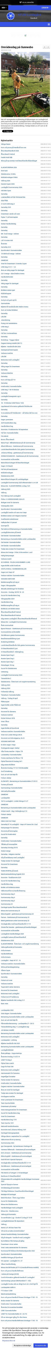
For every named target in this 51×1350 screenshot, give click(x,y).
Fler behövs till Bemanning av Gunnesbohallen (16, 529)
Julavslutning (5, 320)
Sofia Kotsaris (6, 950)
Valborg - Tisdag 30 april (9, 698)
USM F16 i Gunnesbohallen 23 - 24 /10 (14, 1314)
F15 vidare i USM (6, 1291)
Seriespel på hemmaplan (9, 350)
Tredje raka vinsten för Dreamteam (12, 549)
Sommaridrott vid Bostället (10, 459)
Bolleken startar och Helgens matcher (14, 516)
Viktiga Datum (6, 144)
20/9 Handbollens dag (8, 423)
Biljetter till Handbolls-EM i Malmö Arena (14, 307)
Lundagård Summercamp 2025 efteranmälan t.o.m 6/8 (19, 482)
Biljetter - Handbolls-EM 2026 (11, 346)
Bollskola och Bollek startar (10, 609)
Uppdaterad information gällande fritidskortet (16, 406)
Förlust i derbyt (6, 778)
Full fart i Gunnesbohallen (9, 433)
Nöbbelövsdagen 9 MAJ (9, 177)
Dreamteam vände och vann (10, 214)
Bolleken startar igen (8, 290)
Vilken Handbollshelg (8, 1264)
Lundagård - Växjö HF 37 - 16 (11, 960)
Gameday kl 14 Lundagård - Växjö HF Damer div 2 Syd (19, 824)
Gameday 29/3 (6, 207)
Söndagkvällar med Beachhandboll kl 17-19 (16, 1163)
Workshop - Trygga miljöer (10, 340)
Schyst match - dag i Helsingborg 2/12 (14, 811)
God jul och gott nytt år (8, 300)
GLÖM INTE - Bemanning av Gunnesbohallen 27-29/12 (19, 781)
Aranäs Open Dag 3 (7, 655)
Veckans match (6, 559)
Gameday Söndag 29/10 (9, 847)
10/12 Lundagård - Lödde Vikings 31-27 (14, 801)
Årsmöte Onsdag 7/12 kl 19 (10, 1057)
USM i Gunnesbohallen (8, 1310)
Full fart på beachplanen (9, 469)
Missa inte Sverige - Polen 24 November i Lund (16, 552)
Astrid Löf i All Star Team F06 (11, 1228)
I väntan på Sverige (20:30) (10, 1274)
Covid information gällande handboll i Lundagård (17, 1277)
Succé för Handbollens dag (10, 1113)
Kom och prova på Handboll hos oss (13, 147)
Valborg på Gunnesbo (8, 1214)
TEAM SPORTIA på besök (9, 871)
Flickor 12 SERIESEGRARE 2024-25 (12, 499)
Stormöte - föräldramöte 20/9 (11, 877)
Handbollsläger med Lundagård (12, 1208)
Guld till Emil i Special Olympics (11, 1159)
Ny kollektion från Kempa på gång (12, 1241)
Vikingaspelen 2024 (7, 599)
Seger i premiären (7, 419)
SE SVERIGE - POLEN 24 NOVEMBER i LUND (15, 562)
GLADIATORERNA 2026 (9, 167)
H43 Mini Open (6, 191)
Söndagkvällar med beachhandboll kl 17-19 (16, 924)
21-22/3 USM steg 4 (7, 204)
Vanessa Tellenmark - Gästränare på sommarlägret (18, 1149)
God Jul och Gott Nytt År (9, 774)
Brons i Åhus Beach (7, 439)
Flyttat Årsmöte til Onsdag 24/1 (11, 761)
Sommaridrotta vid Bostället (10, 632)
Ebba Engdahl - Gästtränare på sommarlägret (16, 1156)
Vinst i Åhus (5, 721)
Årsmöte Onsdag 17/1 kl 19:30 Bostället (14, 768)
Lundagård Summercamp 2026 (11, 187)
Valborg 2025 (5, 489)
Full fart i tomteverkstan (9, 333)
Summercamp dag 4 (8, 897)
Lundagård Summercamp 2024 (11, 675)
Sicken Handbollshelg (8, 224)
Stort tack (4, 171)
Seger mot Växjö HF (7, 572)
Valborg (3, 492)
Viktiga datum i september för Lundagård (15, 1136)
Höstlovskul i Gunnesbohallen (11, 386)
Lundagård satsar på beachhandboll (13, 937)
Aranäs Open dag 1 (7, 662)
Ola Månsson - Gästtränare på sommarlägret (16, 1166)
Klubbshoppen (6, 293)
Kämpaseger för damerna (10, 828)
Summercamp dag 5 (8, 894)
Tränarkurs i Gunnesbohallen (10, 695)
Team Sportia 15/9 (7, 1123)
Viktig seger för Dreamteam (10, 366)
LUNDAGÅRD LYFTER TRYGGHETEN (13, 197)
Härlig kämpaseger (7, 555)
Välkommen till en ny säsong (11, 1139)
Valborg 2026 (5, 181)
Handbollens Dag (7, 426)
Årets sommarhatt (7, 625)
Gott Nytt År (5, 526)
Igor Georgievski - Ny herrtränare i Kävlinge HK (16, 1146)
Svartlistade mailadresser (9, 519)
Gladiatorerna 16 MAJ (8, 174)
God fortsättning (6, 771)
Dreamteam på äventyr (8, 1106)
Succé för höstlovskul (8, 834)
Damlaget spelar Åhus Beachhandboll (14, 907)
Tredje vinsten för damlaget (10, 861)
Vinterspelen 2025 (7, 506)
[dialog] (25, 1336)
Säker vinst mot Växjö (8, 821)
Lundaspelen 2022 (7, 1010)
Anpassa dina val (8, 1341)
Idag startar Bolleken (8, 765)
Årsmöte (4, 244)
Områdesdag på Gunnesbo (17, 47)
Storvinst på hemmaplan (9, 831)
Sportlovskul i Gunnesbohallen (11, 250)
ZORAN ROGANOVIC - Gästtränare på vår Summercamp (20, 456)
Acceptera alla (40, 1345)
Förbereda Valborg (7, 692)
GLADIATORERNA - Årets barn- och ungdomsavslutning (20, 944)
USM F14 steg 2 (6, 1060)
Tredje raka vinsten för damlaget (12, 1093)
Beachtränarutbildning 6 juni (10, 638)
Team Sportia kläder (8, 1103)
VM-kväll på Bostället (8, 791)
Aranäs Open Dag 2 (7, 658)
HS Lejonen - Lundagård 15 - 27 (11, 1261)
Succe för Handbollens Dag (10, 595)
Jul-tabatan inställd (7, 1030)
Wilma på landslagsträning (10, 967)
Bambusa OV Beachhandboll (11, 1176)
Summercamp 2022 (7, 1143)
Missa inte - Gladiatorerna (9, 1211)
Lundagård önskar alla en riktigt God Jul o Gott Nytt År (19, 1284)
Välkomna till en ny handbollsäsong (13, 891)
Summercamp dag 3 (8, 901)
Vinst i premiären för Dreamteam (12, 1100)
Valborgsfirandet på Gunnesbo (11, 947)
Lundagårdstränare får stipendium (12, 1221)
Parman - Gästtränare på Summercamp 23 (15, 917)
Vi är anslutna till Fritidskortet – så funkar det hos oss (19, 413)
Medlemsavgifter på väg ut (10, 582)
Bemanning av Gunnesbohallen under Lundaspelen (18, 539)
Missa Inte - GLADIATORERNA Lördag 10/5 (15, 486)
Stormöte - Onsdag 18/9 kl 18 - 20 (12, 592)
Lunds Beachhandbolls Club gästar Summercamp (18, 449)
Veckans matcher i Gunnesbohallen (13, 731)
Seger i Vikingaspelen (8, 585)
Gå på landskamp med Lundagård (12, 857)
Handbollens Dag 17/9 (8, 1120)
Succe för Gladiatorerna (9, 1201)
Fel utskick (4, 436)
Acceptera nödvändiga (22, 1345)
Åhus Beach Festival (8, 154)
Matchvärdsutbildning (8, 1294)
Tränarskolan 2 (6, 678)
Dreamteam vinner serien (9, 1244)
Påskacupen (5, 701)
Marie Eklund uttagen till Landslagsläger (14, 479)
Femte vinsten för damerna (10, 1080)
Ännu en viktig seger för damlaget (12, 270)
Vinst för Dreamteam (8, 1116)
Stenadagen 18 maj (7, 665)
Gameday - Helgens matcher (10, 854)
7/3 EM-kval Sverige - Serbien (11, 254)
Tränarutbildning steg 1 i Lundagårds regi (15, 1027)
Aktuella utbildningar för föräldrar (12, 589)
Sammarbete (5, 303)
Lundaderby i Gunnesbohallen (11, 755)
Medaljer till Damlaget (8, 1194)
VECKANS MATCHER (8, 579)
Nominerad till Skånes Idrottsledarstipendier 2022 (18, 1251)
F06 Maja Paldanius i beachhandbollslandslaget (17, 1191)
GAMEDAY (4, 260)
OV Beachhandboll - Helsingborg (12, 652)
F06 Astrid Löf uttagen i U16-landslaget (14, 1173)
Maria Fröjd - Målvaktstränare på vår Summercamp (18, 443)
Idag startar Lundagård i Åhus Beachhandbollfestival (19, 619)
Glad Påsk (4, 200)
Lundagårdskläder (7, 1050)
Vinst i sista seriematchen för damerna (14, 1247)
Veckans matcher (7, 353)
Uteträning (4, 672)
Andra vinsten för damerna (10, 1301)
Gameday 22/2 (6, 247)
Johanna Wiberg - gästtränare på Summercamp (17, 453)
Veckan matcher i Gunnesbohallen (12, 575)
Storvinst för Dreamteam (9, 864)
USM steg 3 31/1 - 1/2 (8, 267)
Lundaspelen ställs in (8, 1287)
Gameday (4, 194)
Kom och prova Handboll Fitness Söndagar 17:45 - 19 (19, 1297)
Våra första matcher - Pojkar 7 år (12, 751)
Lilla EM (3, 317)
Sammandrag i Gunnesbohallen (11, 788)
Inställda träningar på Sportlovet (12, 1257)
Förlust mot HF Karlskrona (10, 997)
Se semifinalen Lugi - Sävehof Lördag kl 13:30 (16, 1218)
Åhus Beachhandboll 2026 (10, 151)
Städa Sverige (5, 851)
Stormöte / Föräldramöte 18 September (14, 429)
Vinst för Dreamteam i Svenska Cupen (14, 264)
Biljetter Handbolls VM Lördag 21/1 (13, 1000)
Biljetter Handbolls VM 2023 (10, 1043)
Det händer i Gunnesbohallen (11, 536)
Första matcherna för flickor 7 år (12, 758)
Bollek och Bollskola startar (10, 887)
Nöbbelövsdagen (7, 473)
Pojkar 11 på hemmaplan (9, 217)
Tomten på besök (7, 784)
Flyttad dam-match (7, 1063)
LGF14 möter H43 (7, 240)
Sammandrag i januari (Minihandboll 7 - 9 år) (16, 1281)
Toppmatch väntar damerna (10, 987)
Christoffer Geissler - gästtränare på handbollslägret (19, 927)
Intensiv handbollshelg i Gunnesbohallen (15, 1234)
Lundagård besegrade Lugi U (11, 396)
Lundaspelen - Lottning (9, 1040)
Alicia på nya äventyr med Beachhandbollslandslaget (19, 161)
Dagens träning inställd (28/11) (11, 343)
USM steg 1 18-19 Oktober (10, 390)
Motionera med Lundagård (10, 360)
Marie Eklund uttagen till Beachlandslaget (15, 463)
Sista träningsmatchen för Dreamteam (14, 1110)
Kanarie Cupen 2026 (7, 184)
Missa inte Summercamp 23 (10, 911)
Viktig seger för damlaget (9, 283)
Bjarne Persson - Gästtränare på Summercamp (16, 628)
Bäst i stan (4, 1003)
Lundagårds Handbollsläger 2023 (12, 934)
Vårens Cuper (5, 970)
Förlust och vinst (6, 980)
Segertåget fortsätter (8, 1076)
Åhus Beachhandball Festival (11, 612)
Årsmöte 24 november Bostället (12, 1307)
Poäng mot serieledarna (9, 323)
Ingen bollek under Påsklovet (11, 705)
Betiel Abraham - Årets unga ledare (13, 1198)
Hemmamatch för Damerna (10, 1073)
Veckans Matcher (7, 373)
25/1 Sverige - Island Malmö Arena (12, 273)
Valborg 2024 (5, 685)
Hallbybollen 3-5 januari (9, 522)
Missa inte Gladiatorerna (9, 1204)
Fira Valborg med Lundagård (11, 496)
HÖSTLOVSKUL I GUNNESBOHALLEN (13, 569)
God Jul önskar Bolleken (9, 310)
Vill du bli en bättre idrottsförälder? (13, 1231)
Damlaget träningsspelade (10, 1133)
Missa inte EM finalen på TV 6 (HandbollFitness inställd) (20, 1267)
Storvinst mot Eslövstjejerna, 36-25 (12, 738)
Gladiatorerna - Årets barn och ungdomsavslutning (18, 682)
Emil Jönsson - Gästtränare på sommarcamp (16, 1153)
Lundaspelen (5, 798)
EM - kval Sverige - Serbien (10, 234)
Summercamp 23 (7, 904)
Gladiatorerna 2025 (7, 476)
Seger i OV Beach (7, 466)
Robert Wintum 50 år (8, 718)
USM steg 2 (5, 327)
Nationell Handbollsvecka (10, 1126)
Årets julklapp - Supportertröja (11, 1053)
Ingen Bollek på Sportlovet (10, 728)
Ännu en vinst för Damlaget (10, 1090)
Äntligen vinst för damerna (10, 502)
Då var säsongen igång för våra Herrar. (14, 1317)
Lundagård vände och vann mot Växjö (14, 512)
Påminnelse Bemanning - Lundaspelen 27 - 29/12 (17, 1023)
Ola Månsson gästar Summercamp (13, 635)
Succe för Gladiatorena (9, 668)
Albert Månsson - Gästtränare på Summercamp (17, 446)
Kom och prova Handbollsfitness (12, 1271)
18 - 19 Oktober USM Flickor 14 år (12, 403)
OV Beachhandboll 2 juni (9, 648)
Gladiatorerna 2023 (7, 940)
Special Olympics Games (9, 1184)
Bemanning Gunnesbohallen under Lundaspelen (17, 1017)
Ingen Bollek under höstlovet (10, 565)
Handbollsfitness (7, 954)
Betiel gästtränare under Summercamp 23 (15, 920)
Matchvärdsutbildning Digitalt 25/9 (13, 874)
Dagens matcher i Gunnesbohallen (12, 1086)
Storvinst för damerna (8, 711)
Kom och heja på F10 (8, 380)
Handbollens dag (7, 884)
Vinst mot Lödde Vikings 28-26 (11, 735)
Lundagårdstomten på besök (11, 532)
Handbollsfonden (7, 277)
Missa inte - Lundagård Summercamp (14, 622)
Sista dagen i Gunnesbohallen (11, 1013)
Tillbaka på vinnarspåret (9, 844)
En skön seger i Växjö (8, 745)
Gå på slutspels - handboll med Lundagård (15, 1237)
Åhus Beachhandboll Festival (11, 615)
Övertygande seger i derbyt (10, 748)
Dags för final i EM (7, 1066)
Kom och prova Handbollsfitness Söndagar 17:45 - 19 (19, 1320)
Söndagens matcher (8, 1096)
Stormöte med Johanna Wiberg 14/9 (13, 1130)
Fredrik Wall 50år (6, 157)
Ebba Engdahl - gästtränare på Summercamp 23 (17, 914)
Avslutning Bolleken (7, 642)
